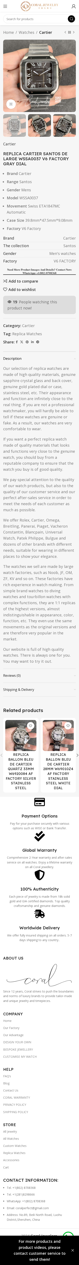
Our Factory (11, 1028)
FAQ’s (7, 1076)
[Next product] (74, 32)
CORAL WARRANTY (16, 1097)
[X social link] (21, 342)
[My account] (74, 6)
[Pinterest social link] (27, 342)
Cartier (45, 32)
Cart (6, 1167)
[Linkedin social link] (32, 342)
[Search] (71, 18)
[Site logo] (40, 5)
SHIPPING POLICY (15, 1112)
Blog (6, 1083)
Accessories (11, 1160)
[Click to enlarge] (11, 104)
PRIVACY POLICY (14, 1105)
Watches (26, 32)
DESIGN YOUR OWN (17, 1042)
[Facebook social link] (17, 342)
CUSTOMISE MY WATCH (20, 1057)
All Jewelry (10, 1131)
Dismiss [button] (72, 1250)
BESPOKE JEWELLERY (18, 1049)
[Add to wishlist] (30, 725)
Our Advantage (13, 1035)
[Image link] (39, 974)
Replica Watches (27, 333)
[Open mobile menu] (5, 6)
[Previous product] (65, 32)
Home (8, 32)
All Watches (11, 1139)
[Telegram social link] (37, 342)
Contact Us (10, 1090)
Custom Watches (15, 1146)
